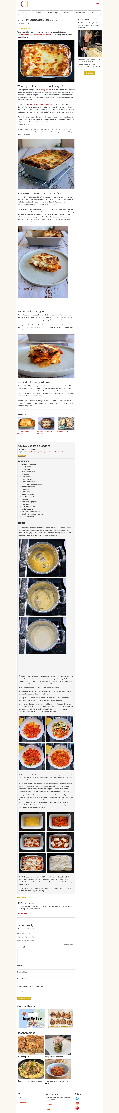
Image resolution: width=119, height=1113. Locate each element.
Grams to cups (52, 13)
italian (57, 452)
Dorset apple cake (25, 1057)
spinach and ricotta (43, 35)
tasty (62, 452)
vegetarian (40, 452)
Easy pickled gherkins (54, 1057)
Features (67, 13)
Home (25, 13)
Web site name (22, 979)
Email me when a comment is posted (32, 987)
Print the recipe (21, 897)
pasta (25, 452)
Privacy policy (23, 1102)
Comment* (21, 947)
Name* (19, 965)
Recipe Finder (22, 914)
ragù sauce (46, 90)
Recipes (38, 13)
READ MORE (89, 73)
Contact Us (51, 1105)
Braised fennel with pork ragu (30, 1081)
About (94, 13)
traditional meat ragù (25, 35)
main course (49, 452)
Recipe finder (80, 13)
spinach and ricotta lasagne (40, 105)
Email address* (22, 972)
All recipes (21, 1107)
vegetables (32, 452)
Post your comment (24, 998)
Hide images (22, 455)
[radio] (18, 937)
